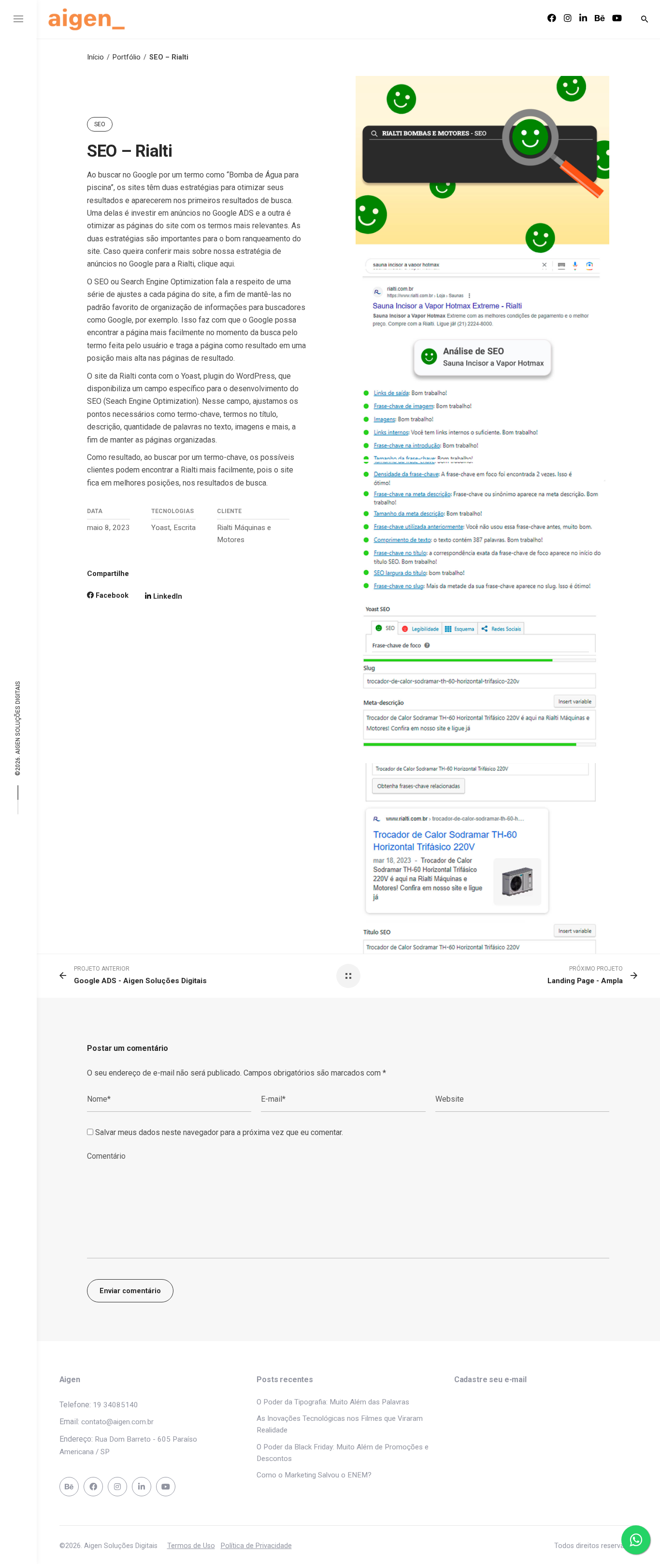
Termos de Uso (191, 1546)
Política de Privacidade (256, 1546)
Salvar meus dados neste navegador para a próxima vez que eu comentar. (219, 1132)
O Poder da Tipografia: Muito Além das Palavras (333, 1402)
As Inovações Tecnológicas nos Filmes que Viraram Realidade (340, 1424)
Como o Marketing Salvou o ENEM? (314, 1475)
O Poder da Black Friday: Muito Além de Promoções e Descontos (343, 1453)
